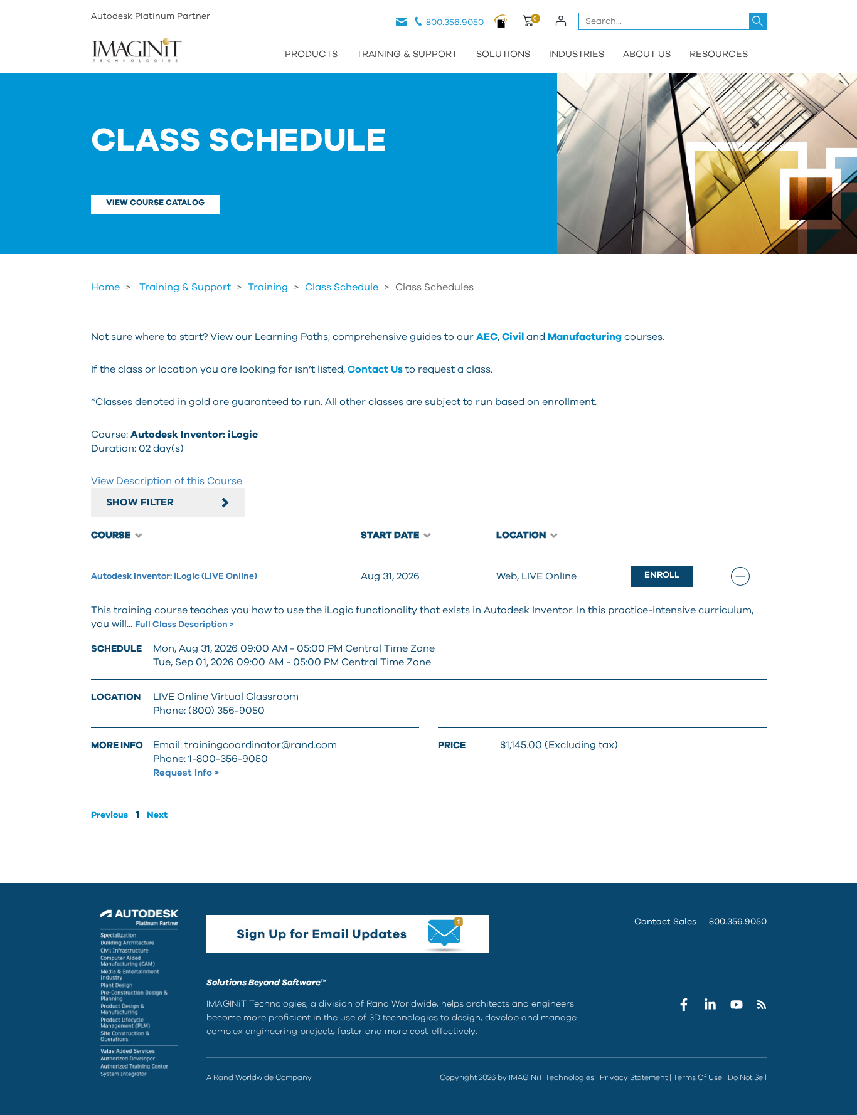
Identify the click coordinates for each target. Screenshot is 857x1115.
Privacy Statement (634, 1077)
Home (105, 287)
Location (522, 535)
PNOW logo (501, 20)
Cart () (528, 22)
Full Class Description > (184, 624)
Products (311, 54)
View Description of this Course (166, 481)
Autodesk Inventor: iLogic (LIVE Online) (174, 576)
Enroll (661, 575)
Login (561, 20)
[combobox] (672, 21)
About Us (647, 54)
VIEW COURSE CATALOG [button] (155, 203)
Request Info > (186, 773)
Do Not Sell (747, 1077)
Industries (576, 54)
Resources (718, 54)
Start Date (391, 535)
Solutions (503, 54)
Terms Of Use (697, 1077)
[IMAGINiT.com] (137, 51)
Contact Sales (665, 921)
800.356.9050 (455, 22)
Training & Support (406, 54)
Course (111, 535)
